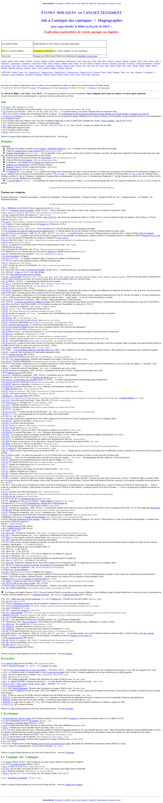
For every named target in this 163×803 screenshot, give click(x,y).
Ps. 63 (5, 425)
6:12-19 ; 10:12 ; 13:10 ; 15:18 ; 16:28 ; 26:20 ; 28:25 (24, 684)
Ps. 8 (5, 229)
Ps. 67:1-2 (7, 439)
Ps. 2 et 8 (6, 222)
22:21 (100, 277)
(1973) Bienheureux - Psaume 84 (36, 503)
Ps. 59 (5, 414)
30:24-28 (6, 702)
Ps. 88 (12, 496)
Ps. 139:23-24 (8, 626)
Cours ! (9, 762)
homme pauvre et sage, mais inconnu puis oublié (51, 743)
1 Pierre (59, 75)
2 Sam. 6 (32, 471)
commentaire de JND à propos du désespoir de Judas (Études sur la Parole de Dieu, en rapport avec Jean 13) (105, 114)
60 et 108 (9, 418)
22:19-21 (94, 277)
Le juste (54, 666)
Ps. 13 (5, 245)
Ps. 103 (6, 540)
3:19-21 (6, 734)
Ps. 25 (12, 320)
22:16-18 (86, 277)
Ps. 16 (5, 249)
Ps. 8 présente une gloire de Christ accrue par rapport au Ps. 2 (30, 231)
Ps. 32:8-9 (7, 348)
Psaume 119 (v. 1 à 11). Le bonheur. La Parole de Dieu (25, 579)
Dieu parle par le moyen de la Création (25, 274)
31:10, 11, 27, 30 (10, 704)
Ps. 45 (5, 391)
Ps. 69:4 (6, 441)
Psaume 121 (56, 599)
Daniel (109, 72)
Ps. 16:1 (6, 258)
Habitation (13, 501)
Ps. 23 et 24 (7, 318)
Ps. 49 (34, 320)
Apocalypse (95, 75)
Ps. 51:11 (6, 400)
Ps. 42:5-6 (7, 384)
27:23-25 (6, 697)
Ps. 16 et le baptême (11, 256)
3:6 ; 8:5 (6, 769)
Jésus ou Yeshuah (29, 622)
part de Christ (14, 181)
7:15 (4, 737)
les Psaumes (46, 158)
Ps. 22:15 (6, 288)
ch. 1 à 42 (7, 107)
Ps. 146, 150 (8, 645)
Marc (123, 72)
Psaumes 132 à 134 (10, 615)
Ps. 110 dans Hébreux (19, 569)
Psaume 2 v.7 (44, 224)
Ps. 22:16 (6, 290)
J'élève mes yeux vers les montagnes (25, 599)
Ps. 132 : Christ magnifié (13, 613)
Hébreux (46, 75)
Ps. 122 (6, 601)
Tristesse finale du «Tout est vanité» (17, 718)
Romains (138, 72)
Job (26, 72)
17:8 (4, 265)
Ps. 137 (6, 619)
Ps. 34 (19, 320)
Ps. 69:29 (6, 444)
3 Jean (83, 75)
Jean (132, 72)
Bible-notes (155, 508)
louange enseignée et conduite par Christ (33, 302)
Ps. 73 (5, 450)
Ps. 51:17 (6, 405)
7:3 (4, 109)
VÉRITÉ (20, 690)
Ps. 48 (27, 320)
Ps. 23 (5, 306)
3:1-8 (5, 725)
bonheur (37, 162)
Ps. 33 (5, 352)
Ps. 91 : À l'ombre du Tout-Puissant (31, 517)
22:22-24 (107, 277)
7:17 (4, 111)
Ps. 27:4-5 (7, 329)
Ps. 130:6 (6, 608)
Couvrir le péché (14, 686)
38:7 (4, 125)
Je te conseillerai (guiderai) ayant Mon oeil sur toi (33, 350)
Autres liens (105, 88)
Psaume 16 (52, 251)
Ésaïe (103, 72)
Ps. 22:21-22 (8, 299)
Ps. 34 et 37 (7, 361)
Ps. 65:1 (6, 434)
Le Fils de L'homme (146, 233)
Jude (88, 75)
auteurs (33, 88)
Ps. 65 (78, 176)
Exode (21, 72)
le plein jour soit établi (55, 672)
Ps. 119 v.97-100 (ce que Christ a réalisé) (19, 583)
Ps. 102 (6, 535)
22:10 (72, 277)
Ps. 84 (117, 176)
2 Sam (17, 272)
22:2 (51, 277)
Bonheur (9, 167)
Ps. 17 (5, 263)
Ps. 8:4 (5, 233)
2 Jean (78, 75)
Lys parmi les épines (18, 764)
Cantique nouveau (15, 354)
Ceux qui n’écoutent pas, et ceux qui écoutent (27, 670)
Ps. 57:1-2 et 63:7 (10, 412)
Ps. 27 (5, 332)
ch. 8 (5, 674)
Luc (127, 72)
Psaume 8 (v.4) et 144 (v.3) (81, 635)
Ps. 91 (5, 512)
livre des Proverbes (16, 666)
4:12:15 (6, 773)
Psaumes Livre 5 (86, 72)
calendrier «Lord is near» (88, 56)
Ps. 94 (15, 178)
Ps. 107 (6, 556)
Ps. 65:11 (6, 437)
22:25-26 (114, 277)
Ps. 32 (3, 174)
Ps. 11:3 (6, 240)
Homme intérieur (127, 398)
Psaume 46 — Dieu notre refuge (16, 396)
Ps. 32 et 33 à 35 (9, 343)
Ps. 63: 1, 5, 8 (8, 423)
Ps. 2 (135, 174)
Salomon (73, 718)
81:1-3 (5, 492)
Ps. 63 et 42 (7, 432)
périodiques (45, 88)
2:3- (4, 766)
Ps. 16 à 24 (17, 247)
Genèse (14, 72)
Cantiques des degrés (40, 595)
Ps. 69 (12, 428)
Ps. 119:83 (7, 581)
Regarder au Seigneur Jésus (17, 723)
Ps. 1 (57, 174)
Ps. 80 (5, 476)
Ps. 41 (22, 176)
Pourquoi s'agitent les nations (22, 210)
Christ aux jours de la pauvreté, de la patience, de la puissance (39, 565)
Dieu (54, 171)
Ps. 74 (5, 460)
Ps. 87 (5, 508)
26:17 (5, 695)
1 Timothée (29, 75)
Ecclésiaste (34, 721)
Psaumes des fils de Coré (43, 377)
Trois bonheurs (12, 169)
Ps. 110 (6, 567)
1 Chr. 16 (68, 553)
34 (139, 174)
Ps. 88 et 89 (7, 510)
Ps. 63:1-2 (7, 430)
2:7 (4, 224)
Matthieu (116, 72)
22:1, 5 (8, 283)
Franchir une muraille (36, 270)
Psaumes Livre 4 (73, 72)
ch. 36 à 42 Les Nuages (12, 116)
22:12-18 (78, 277)
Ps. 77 (5, 464)
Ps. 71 (5, 446)
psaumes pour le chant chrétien (27, 151)
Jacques (53, 75)
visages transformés (22, 359)
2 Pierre (66, 75)
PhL (57, 123)
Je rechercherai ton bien (20, 606)
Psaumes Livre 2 (47, 72)
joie (17, 167)
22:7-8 (66, 277)
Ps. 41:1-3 (7, 375)
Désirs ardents (46, 501)
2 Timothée (38, 75)
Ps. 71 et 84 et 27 (10, 448)
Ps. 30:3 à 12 (8, 334)
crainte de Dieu (11, 663)
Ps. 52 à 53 (7, 407)
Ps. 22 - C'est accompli (12, 277)
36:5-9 (5, 368)
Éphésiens (20, 75)
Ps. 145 (6, 640)
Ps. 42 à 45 (7, 382)
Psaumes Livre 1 (34, 72)
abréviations (63, 88)
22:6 (61, 277)
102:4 (8, 537)
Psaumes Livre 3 (60, 72)
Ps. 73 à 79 (7, 457)
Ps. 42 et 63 (7, 386)
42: (5, 132)
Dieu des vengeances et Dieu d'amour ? (25, 519)
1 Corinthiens (148, 72)
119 (62, 174)
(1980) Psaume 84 (59, 503)
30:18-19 (6, 700)
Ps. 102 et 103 (8, 533)
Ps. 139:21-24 (8, 624)
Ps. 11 (5, 242)
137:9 (60, 619)
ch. (5, 771)
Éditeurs (92, 88)
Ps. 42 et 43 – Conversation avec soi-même (20, 380)
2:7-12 (5, 215)
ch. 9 (5, 681)
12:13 (5, 746)
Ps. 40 (5, 370)
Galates (13, 75)
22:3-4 (56, 277)
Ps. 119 (6, 588)
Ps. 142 (6, 631)
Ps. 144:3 (6, 633)
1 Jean (72, 75)
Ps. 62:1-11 (7, 421)
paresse (45, 666)
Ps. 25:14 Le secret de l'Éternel (15, 327)
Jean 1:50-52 (62, 238)
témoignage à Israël (21, 603)
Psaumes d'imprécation (15, 153)
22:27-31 (122, 277)
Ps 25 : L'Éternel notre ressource (16, 325)
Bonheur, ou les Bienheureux (18, 165)
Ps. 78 (5, 471)
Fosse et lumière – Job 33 (111, 121)
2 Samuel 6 (25, 610)
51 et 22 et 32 (11, 402)
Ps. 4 (5, 226)
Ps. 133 (6, 617)
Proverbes (96, 72)
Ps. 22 (5, 281)
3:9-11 (5, 727)
